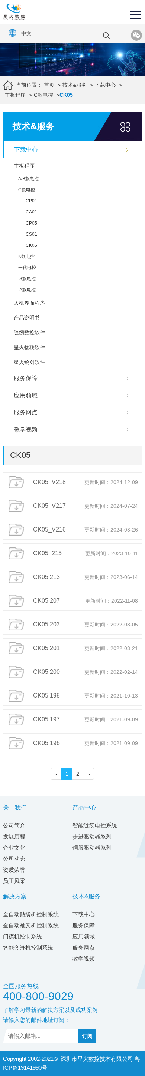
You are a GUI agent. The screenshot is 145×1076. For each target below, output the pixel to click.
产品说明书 (27, 318)
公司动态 (14, 858)
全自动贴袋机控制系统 (31, 914)
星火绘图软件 (29, 362)
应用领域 (26, 395)
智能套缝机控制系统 (28, 947)
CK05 (31, 245)
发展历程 (14, 836)
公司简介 (14, 825)
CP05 (31, 223)
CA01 (31, 212)
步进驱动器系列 (92, 836)
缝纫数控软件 (29, 332)
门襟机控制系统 (22, 936)
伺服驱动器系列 (92, 847)
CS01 (31, 234)
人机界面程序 (29, 303)
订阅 (87, 1036)
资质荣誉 (14, 870)
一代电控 (27, 267)
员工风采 (14, 881)
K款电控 (26, 256)
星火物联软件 (29, 347)
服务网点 (26, 412)
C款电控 (43, 95)
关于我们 (15, 807)
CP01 (31, 200)
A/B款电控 (28, 178)
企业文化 (14, 847)
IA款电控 (27, 289)
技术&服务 (74, 85)
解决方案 (15, 896)
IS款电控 (27, 278)
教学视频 (26, 429)
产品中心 (84, 807)
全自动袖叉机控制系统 (31, 925)
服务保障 (26, 378)
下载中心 (105, 85)
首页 (49, 85)
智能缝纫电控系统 (94, 825)
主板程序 (15, 95)
